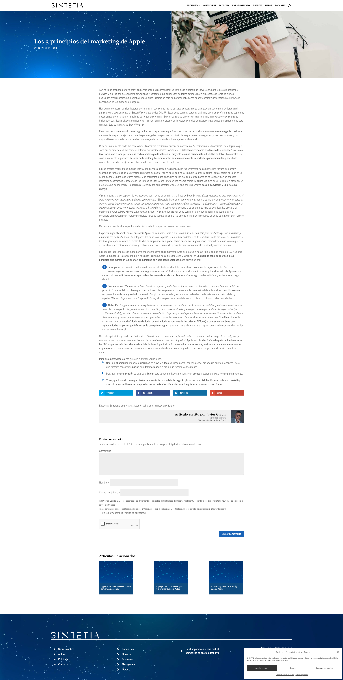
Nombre (104, 482)
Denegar (293, 668)
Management (209, 5)
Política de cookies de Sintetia (285, 674)
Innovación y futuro (165, 405)
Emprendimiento (241, 5)
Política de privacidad (302, 674)
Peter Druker (193, 195)
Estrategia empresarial (121, 405)
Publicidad (63, 659)
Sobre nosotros (66, 649)
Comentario (106, 450)
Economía (224, 5)
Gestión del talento (144, 405)
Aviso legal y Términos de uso (276, 648)
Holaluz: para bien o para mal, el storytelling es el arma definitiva (202, 651)
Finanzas (257, 5)
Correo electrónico (109, 492)
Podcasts (280, 5)
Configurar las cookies (324, 668)
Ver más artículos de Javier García (212, 420)
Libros (268, 5)
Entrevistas (193, 5)
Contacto (63, 664)
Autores (62, 654)
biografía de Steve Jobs (198, 89)
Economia (127, 659)
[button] (337, 652)
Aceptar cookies (262, 668)
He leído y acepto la (124, 513)
